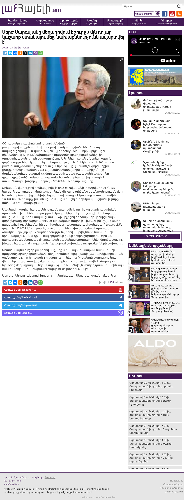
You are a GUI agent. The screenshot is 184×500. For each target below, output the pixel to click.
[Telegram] (5, 53)
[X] (25, 53)
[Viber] (35, 53)
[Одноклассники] (20, 53)
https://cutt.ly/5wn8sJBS (148, 479)
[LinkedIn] (30, 53)
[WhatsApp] (40, 53)
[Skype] (10, 53)
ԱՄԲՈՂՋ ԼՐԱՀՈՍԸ (155, 236)
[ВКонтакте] (15, 53)
